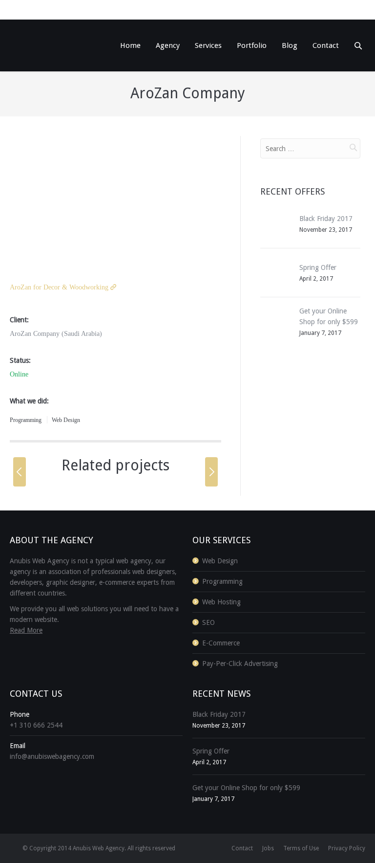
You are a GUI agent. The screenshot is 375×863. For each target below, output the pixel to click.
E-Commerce (46, 495)
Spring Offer (317, 267)
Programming (26, 420)
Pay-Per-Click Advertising (240, 663)
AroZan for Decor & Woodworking (59, 287)
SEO (101, 576)
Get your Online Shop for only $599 (246, 788)
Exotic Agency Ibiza (103, 480)
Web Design (66, 420)
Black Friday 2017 (326, 218)
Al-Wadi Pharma (99, 560)
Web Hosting (221, 602)
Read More (26, 630)
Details (65, 592)
